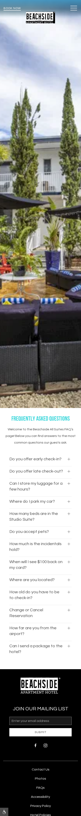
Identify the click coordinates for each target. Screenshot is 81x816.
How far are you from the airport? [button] (32, 631)
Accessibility (40, 796)
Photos (40, 778)
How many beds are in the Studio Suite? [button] (33, 517)
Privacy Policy (40, 806)
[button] (73, 8)
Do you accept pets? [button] (29, 532)
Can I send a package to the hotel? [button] (36, 649)
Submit (40, 732)
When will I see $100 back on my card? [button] (36, 565)
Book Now (12, 8)
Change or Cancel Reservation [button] (26, 613)
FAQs (40, 787)
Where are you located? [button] (32, 580)
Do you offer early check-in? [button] (35, 459)
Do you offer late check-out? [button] (36, 471)
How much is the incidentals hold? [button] (35, 547)
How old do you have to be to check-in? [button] (34, 595)
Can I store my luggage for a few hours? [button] (36, 486)
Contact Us (40, 769)
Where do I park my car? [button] (32, 501)
